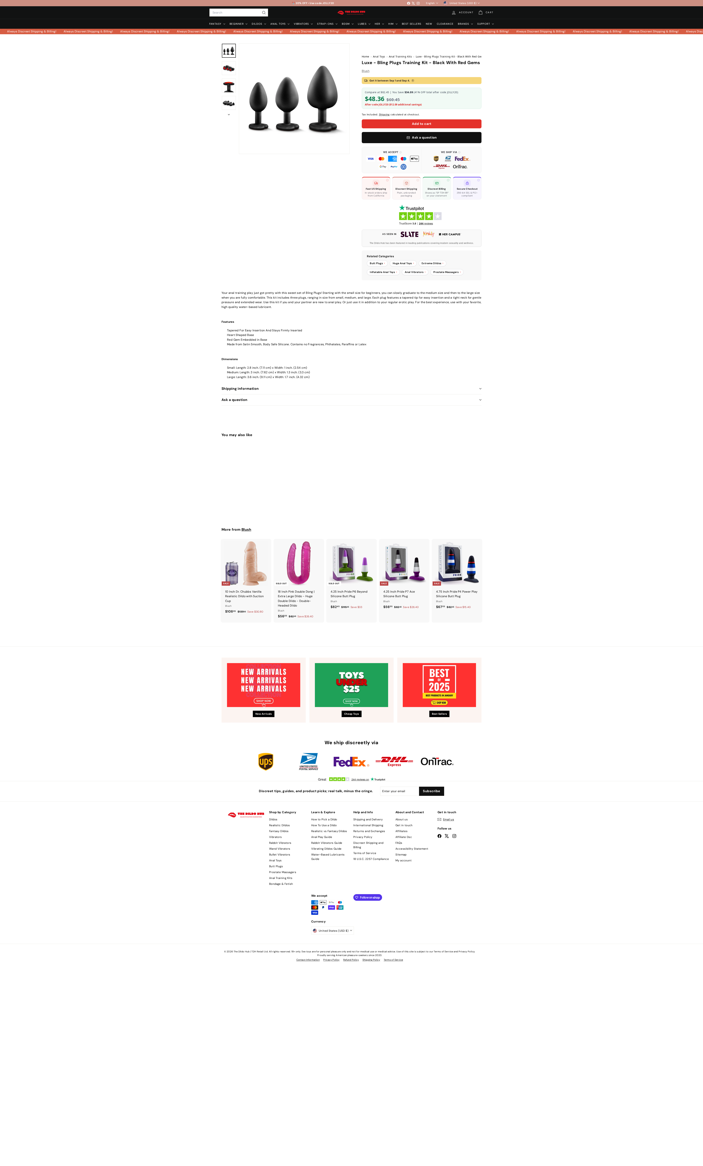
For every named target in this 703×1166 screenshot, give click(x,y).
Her (378, 23)
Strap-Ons (326, 23)
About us (401, 819)
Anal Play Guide (321, 837)
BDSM (346, 23)
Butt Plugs (276, 866)
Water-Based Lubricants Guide (328, 857)
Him (391, 23)
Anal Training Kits (280, 878)
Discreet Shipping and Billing (368, 845)
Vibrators (302, 23)
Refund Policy (351, 959)
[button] (392, 160)
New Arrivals (263, 713)
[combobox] (238, 13)
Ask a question (235, 399)
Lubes (362, 23)
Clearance (445, 23)
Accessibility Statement (411, 849)
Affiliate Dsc (403, 837)
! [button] (412, 80)
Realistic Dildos (279, 825)
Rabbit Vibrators (280, 843)
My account (403, 860)
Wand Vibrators (279, 849)
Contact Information (308, 959)
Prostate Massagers (282, 872)
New (429, 23)
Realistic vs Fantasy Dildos (329, 831)
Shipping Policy (371, 959)
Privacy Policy (362, 837)
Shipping (384, 114)
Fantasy (215, 23)
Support (484, 23)
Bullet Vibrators (279, 854)
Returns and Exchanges (369, 831)
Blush (365, 71)
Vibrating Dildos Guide (326, 849)
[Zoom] (294, 99)
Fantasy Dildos (279, 831)
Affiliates (401, 831)
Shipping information (240, 388)
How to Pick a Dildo (324, 819)
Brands (464, 23)
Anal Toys (278, 23)
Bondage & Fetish (281, 884)
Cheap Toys (351, 713)
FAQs (398, 843)
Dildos (257, 23)
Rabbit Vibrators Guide (326, 843)
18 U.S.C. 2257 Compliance (371, 859)
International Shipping (368, 825)
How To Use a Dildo (324, 825)
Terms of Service (364, 853)
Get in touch (404, 825)
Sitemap (401, 854)
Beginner (237, 23)
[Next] (229, 113)
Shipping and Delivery (368, 819)
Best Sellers (411, 23)
